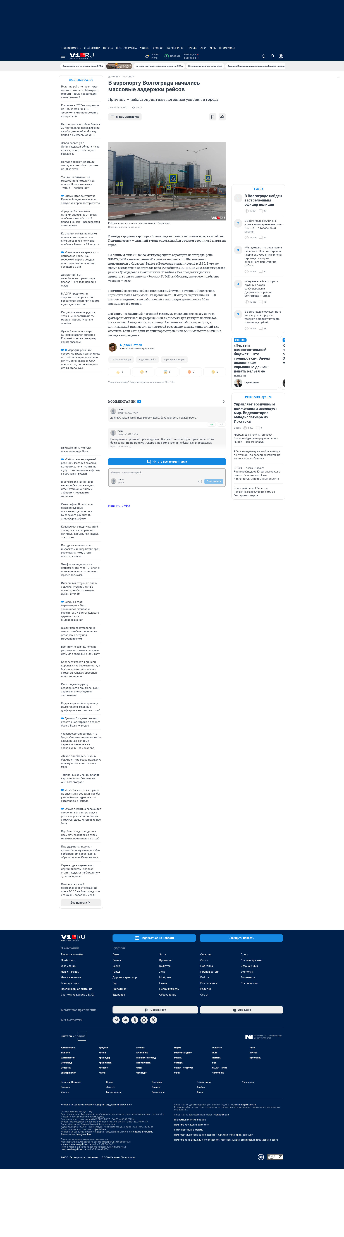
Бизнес (117, 960)
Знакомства (92, 48)
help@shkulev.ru (84, 1134)
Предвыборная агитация (76, 989)
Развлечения (208, 983)
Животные (119, 989)
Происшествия (209, 971)
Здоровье (119, 994)
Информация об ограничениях (190, 1120)
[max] (144, 1020)
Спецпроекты (249, 983)
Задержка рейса (147, 359)
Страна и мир (249, 966)
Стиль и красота (251, 960)
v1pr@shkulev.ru (222, 1114)
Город (116, 971)
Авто (116, 954)
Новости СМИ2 (119, 505)
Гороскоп (158, 48)
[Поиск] (263, 56)
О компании (68, 966)
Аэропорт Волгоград (174, 359)
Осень (204, 960)
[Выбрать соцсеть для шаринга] (222, 116)
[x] (153, 1020)
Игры (212, 48)
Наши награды (70, 971)
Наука (163, 983)
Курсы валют (176, 48)
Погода (108, 48)
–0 (221, 424)
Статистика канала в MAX (77, 994)
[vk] (125, 1020)
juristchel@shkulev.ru (143, 1132)
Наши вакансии (71, 977)
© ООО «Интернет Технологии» (118, 1157)
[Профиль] (281, 56)
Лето (162, 971)
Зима (162, 954)
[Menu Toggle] (63, 56)
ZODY (203, 48)
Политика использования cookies (191, 1125)
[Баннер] (119, 66)
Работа (204, 977)
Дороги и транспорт (125, 977)
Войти (121, 482)
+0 (211, 424)
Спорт (244, 954)
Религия (205, 989)
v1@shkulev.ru (99, 1129)
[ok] (134, 1020)
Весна (116, 966)
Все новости (81, 80)
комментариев (127, 116)
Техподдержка (70, 983)
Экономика (248, 977)
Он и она (205, 954)
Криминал (165, 960)
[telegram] (116, 1020)
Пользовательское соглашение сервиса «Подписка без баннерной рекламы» (213, 1135)
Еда (115, 983)
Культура (165, 966)
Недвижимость (71, 48)
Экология (247, 971)
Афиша (144, 48)
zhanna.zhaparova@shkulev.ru (76, 1144)
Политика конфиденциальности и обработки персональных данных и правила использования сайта (226, 1140)
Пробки (193, 48)
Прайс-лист (68, 960)
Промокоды (227, 48)
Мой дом (165, 977)
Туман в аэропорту (121, 359)
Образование (167, 994)
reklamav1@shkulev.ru (245, 1104)
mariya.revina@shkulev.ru (73, 1149)
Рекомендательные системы (188, 1130)
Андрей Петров (131, 345)
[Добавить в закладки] (212, 116)
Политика (206, 966)
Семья (204, 994)
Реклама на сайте (72, 954)
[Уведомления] (272, 56)
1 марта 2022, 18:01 (118, 107)
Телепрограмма (126, 48)
